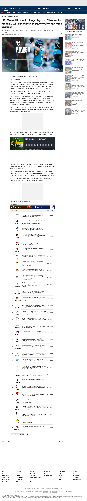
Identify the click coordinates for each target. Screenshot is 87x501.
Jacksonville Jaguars (30, 82)
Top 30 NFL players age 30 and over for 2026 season (78, 61)
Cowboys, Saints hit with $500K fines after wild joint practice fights (78, 94)
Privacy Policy (33, 475)
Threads (60, 483)
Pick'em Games (5, 474)
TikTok (60, 475)
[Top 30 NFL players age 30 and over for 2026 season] (68, 62)
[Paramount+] (38, 491)
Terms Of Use (33, 474)
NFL (36, 76)
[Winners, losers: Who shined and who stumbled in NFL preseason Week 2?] (68, 45)
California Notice (34, 481)
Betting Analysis (6, 479)
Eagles (43, 175)
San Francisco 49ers (47, 82)
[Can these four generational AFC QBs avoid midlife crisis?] (68, 54)
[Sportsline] (29, 491)
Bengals (52, 175)
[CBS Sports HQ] (41, 488)
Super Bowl (15, 84)
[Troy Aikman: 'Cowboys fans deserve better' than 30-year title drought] (68, 111)
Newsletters (76, 475)
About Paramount (20, 477)
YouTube (61, 474)
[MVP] (54, 491)
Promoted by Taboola (58, 441)
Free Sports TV (5, 477)
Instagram (61, 477)
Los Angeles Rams (44, 88)
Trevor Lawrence (44, 107)
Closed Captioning (34, 480)
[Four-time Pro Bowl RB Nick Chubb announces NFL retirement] (68, 78)
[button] (62, 12)
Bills (46, 175)
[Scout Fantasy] (61, 491)
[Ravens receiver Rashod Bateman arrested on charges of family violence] (68, 86)
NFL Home (4, 16)
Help (45, 474)
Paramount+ (19, 479)
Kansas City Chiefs (15, 104)
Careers (18, 475)
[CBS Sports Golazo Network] (54, 488)
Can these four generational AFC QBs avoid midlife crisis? (78, 53)
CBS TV (18, 481)
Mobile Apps (5, 483)
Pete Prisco (8, 32)
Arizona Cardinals (32, 88)
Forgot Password (77, 479)
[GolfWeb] (69, 491)
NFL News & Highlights (13, 16)
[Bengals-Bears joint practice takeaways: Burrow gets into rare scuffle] (68, 103)
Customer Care (48, 475)
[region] (75, 24)
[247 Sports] (19, 491)
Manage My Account (78, 474)
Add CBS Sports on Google (56, 33)
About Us (18, 474)
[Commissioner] (47, 491)
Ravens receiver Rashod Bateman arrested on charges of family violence (78, 85)
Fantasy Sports (5, 475)
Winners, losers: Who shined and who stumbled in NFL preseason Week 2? (78, 44)
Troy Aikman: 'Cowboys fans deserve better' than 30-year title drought (78, 110)
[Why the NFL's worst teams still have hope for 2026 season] (68, 70)
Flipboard (61, 485)
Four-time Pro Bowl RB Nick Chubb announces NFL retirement (78, 77)
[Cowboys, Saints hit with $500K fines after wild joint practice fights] (68, 95)
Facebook (61, 479)
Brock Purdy (35, 134)
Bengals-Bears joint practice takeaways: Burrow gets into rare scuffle (77, 102)
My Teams (75, 477)
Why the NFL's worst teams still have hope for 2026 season (78, 69)
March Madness (5, 481)
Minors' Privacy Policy (35, 477)
